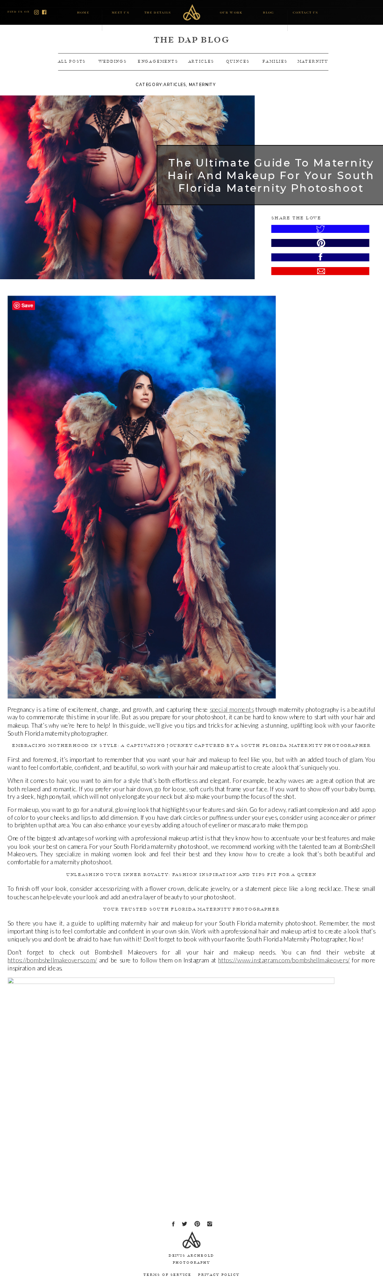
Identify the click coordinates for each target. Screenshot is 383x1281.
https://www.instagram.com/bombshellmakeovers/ (284, 960)
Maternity (202, 84)
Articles (174, 84)
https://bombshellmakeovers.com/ (52, 960)
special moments (232, 709)
